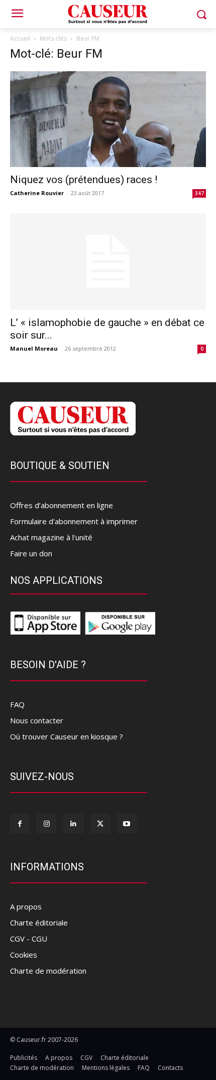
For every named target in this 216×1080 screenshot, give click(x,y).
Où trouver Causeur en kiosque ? (66, 736)
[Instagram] (46, 823)
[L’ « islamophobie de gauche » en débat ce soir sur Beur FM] (108, 261)
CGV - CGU (28, 939)
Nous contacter (36, 720)
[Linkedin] (73, 823)
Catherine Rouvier (37, 193)
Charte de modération (48, 971)
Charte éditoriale (39, 922)
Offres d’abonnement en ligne (61, 505)
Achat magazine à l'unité (51, 537)
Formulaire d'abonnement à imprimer (74, 521)
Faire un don (31, 553)
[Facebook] (20, 823)
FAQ (17, 704)
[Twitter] (100, 823)
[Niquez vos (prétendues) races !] (108, 119)
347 (199, 193)
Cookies (23, 955)
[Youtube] (127, 823)
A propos (26, 906)
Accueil (20, 38)
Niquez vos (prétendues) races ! (83, 180)
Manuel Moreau (34, 348)
